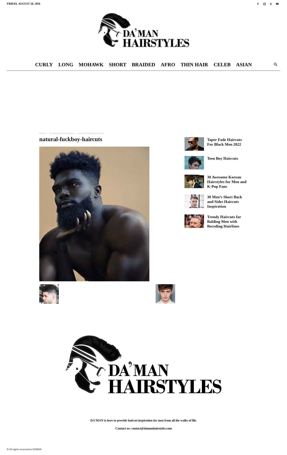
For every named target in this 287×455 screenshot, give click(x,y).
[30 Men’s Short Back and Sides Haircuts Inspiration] (194, 201)
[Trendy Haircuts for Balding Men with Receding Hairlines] (194, 221)
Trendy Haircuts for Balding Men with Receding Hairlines (224, 221)
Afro (168, 64)
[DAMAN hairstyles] (143, 33)
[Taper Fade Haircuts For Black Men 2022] (194, 144)
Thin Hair (194, 64)
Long (65, 64)
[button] (275, 65)
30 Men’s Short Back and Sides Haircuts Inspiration (224, 201)
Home (42, 133)
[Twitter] (271, 4)
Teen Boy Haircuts (222, 158)
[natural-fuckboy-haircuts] (94, 280)
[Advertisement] (143, 100)
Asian (244, 64)
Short (117, 64)
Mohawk (91, 64)
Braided (143, 64)
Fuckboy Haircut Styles (62, 133)
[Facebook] (258, 4)
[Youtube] (277, 4)
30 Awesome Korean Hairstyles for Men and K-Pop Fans (226, 182)
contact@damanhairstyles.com (151, 428)
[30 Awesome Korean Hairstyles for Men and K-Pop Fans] (194, 181)
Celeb (222, 64)
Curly (44, 64)
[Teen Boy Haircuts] (194, 162)
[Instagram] (264, 4)
